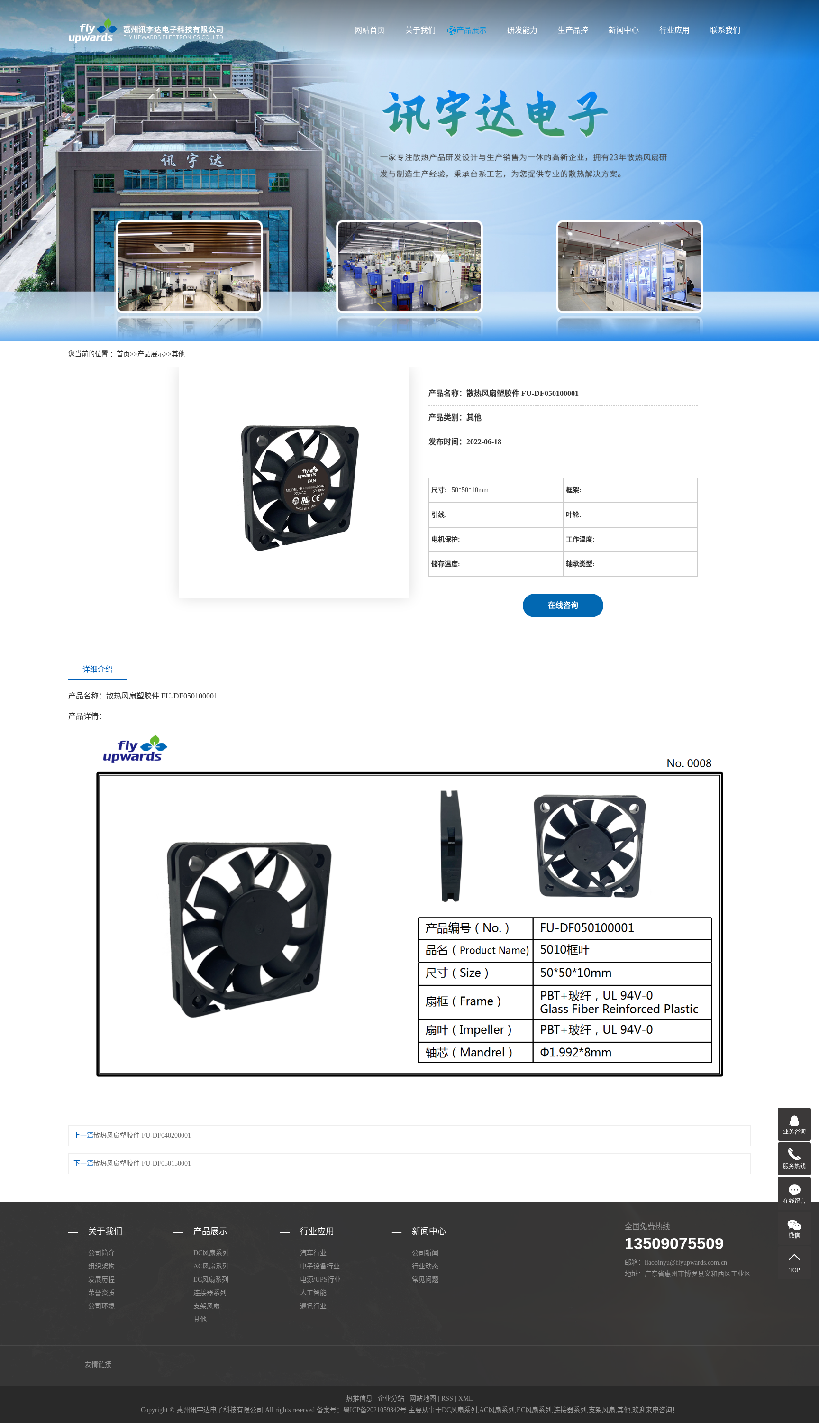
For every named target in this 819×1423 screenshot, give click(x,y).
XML (465, 1398)
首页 (123, 354)
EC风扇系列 (210, 1279)
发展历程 (101, 1279)
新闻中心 (624, 30)
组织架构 (101, 1266)
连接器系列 (210, 1292)
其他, (624, 1410)
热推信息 (359, 1398)
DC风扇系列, (460, 1410)
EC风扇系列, (535, 1410)
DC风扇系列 (211, 1253)
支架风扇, (603, 1410)
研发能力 (522, 30)
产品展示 (471, 30)
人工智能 (313, 1292)
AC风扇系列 (211, 1266)
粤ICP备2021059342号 (375, 1410)
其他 (178, 354)
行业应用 (674, 30)
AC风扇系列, (498, 1410)
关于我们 (420, 30)
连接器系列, (571, 1410)
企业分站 (391, 1398)
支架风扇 (206, 1306)
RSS (447, 1398)
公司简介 (101, 1253)
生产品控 (573, 30)
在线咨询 (563, 605)
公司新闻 (425, 1253)
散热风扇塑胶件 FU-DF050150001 (142, 1163)
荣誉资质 (101, 1292)
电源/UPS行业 (320, 1279)
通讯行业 (313, 1306)
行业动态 (425, 1266)
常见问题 (425, 1279)
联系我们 (725, 30)
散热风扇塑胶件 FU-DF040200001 (142, 1135)
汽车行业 (313, 1253)
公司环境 (101, 1306)
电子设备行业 (320, 1266)
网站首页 (370, 30)
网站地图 (423, 1398)
